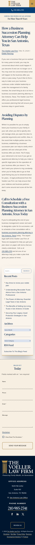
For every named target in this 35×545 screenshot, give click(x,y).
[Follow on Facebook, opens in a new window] (12, 514)
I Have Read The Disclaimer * (14, 437)
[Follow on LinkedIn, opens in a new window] (17, 514)
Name (4, 381)
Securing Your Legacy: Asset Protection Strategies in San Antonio (16, 315)
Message (5, 415)
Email (4, 404)
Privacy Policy (21, 534)
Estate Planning (7, 53)
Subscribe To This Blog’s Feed (15, 351)
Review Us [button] (17, 525)
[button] (32, 3)
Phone (4, 393)
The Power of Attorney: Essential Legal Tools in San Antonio (18, 300)
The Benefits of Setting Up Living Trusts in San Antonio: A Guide (18, 307)
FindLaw (25, 537)
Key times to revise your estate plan (17, 284)
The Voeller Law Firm (10, 51)
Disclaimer (6, 432)
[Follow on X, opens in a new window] (23, 514)
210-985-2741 (19, 10)
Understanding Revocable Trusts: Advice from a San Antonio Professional (18, 292)
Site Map (13, 534)
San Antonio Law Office (19, 497)
